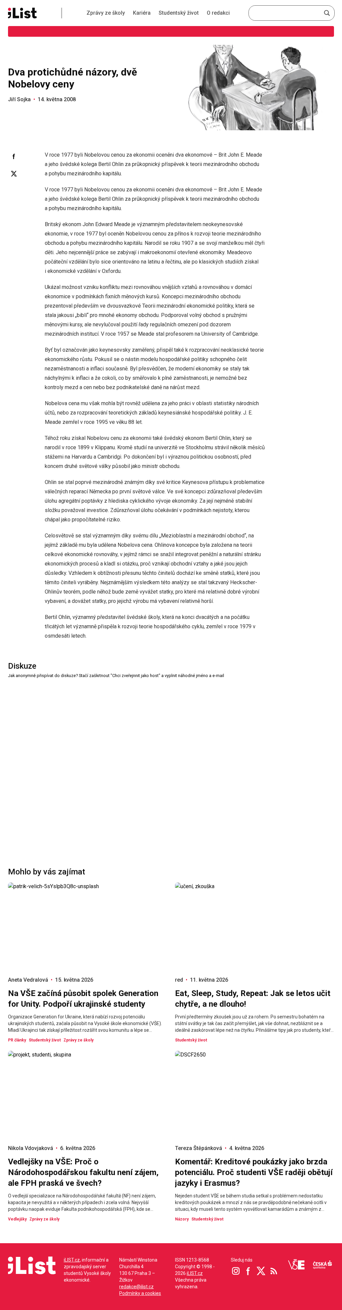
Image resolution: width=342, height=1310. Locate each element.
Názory (182, 1219)
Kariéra (142, 13)
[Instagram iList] (236, 1271)
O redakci (218, 13)
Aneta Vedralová (28, 980)
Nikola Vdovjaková (30, 1148)
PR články (17, 1040)
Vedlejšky (17, 1219)
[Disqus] (171, 762)
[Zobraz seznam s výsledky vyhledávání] (327, 13)
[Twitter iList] (261, 1271)
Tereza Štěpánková (198, 1148)
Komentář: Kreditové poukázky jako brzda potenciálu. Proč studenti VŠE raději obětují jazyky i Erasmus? (254, 1172)
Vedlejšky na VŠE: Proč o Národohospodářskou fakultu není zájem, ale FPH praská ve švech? (83, 1172)
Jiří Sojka (19, 99)
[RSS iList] (274, 1271)
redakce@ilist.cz (136, 1286)
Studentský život (179, 13)
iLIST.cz (72, 1260)
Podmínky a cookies (140, 1293)
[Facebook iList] (248, 1271)
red (179, 980)
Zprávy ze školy (106, 13)
